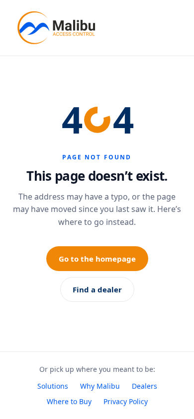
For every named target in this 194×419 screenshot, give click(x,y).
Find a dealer (97, 289)
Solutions (52, 386)
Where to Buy (69, 401)
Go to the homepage (97, 259)
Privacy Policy (125, 401)
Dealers (144, 386)
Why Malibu (100, 386)
